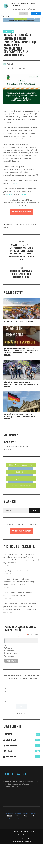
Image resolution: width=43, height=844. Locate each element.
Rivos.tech (22, 834)
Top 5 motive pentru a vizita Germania (18, 321)
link (15, 183)
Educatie (10, 750)
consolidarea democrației (14, 224)
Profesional (10, 651)
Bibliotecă (10, 739)
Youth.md (10, 64)
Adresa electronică (11, 637)
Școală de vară (9, 31)
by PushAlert (6, 16)
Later (23, 13)
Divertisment (10, 656)
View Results (21, 713)
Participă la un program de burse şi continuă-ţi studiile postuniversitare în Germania (19, 416)
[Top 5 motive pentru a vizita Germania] (18, 308)
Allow (36, 13)
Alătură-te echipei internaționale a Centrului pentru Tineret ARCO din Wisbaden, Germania (21, 384)
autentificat (15, 446)
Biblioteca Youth (12, 653)
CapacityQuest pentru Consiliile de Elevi (17, 571)
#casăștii (7, 734)
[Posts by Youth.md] (4, 64)
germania (26, 224)
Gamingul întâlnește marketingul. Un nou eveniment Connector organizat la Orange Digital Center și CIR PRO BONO (19, 582)
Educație (9, 648)
